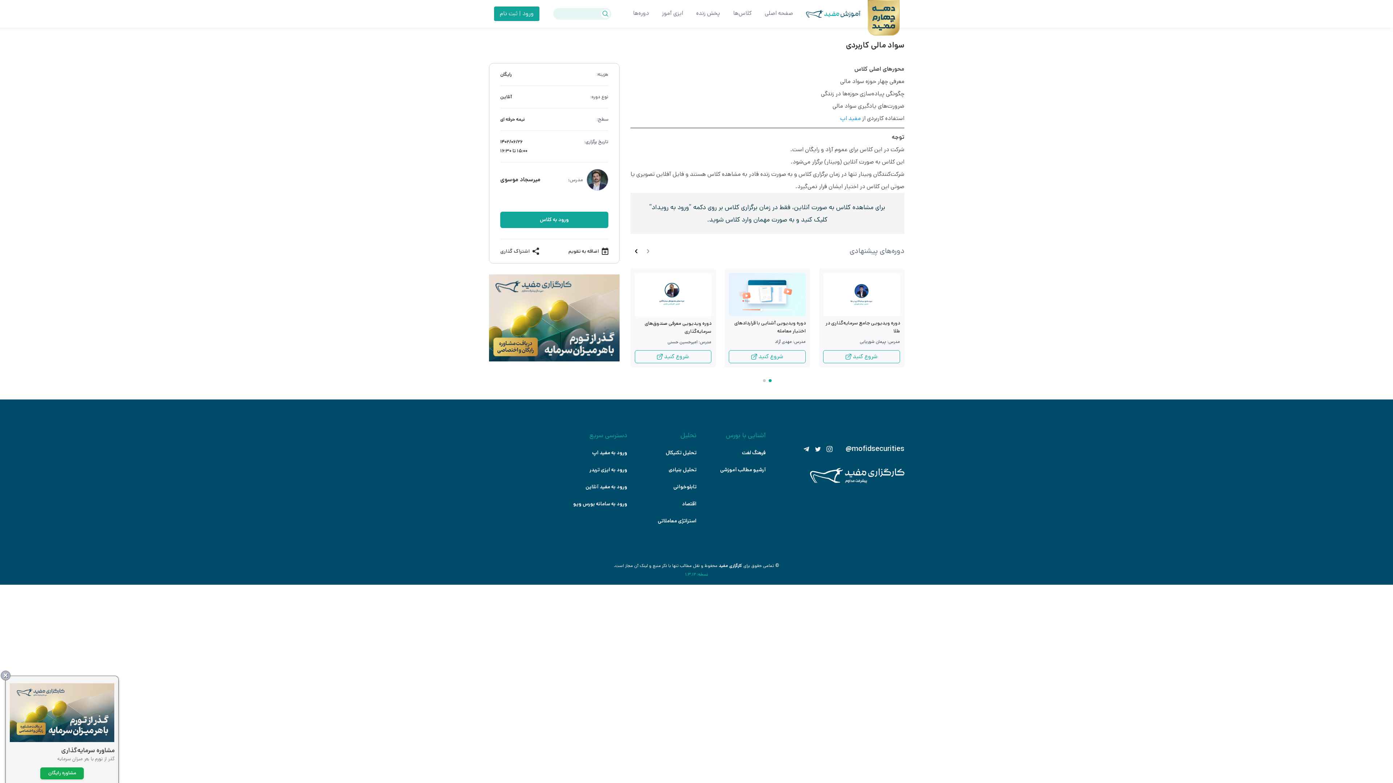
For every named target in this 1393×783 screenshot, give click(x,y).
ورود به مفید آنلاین (606, 486)
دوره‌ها (641, 13)
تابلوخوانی (684, 486)
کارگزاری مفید (730, 566)
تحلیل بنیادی (682, 469)
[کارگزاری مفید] (857, 481)
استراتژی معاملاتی (677, 521)
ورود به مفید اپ (609, 452)
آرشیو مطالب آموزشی (743, 469)
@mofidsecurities (875, 449)
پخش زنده (708, 13)
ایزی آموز (672, 13)
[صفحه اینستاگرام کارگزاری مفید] (829, 449)
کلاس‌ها (742, 13)
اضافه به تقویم (583, 251)
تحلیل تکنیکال (681, 452)
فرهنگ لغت (754, 452)
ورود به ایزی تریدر (608, 469)
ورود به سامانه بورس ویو (600, 504)
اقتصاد (689, 504)
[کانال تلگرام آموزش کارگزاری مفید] (806, 449)
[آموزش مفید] (826, 14)
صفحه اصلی (779, 13)
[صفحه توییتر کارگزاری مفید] (818, 449)
